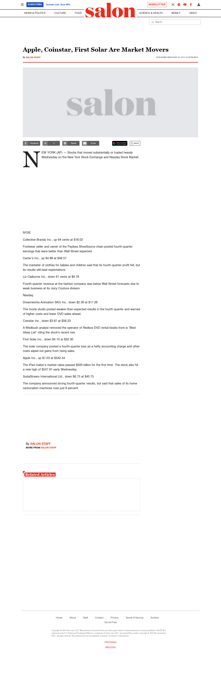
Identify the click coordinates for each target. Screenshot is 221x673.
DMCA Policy (110, 647)
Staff (85, 618)
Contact (99, 618)
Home (59, 618)
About (72, 618)
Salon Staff (33, 57)
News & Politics (35, 13)
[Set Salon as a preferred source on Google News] (119, 143)
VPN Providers (110, 642)
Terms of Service (134, 618)
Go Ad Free (110, 622)
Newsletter (157, 4)
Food (78, 13)
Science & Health (151, 13)
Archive (155, 618)
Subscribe (35, 4)
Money (176, 13)
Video (193, 13)
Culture (60, 13)
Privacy (114, 618)
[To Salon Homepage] (110, 10)
